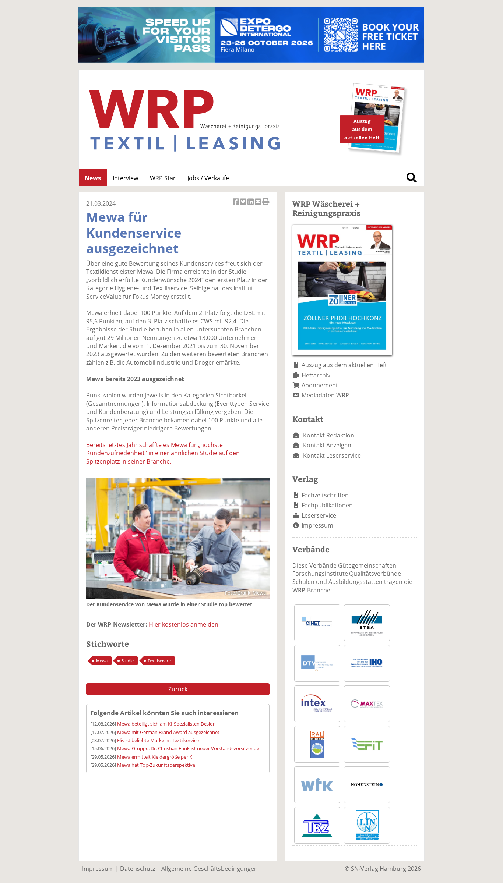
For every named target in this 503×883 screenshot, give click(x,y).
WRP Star (163, 178)
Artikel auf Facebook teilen (236, 205)
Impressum (317, 525)
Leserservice (319, 515)
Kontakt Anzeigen (327, 445)
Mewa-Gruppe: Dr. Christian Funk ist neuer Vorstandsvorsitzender (189, 748)
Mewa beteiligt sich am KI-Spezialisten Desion (166, 723)
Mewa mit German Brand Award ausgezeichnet (168, 732)
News (93, 178)
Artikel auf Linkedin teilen (251, 205)
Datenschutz (137, 869)
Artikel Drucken (266, 205)
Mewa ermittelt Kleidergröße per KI (155, 756)
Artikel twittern (243, 205)
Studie (128, 660)
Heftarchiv (316, 375)
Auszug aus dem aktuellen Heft (344, 365)
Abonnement (320, 385)
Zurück (177, 689)
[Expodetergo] (251, 60)
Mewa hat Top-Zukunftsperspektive (156, 765)
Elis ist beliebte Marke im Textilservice (158, 740)
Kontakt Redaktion (328, 435)
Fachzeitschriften (325, 495)
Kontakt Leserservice (332, 455)
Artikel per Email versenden (258, 205)
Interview (125, 178)
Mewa (102, 660)
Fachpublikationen (327, 505)
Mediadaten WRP (325, 395)
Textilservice (159, 660)
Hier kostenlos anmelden (183, 624)
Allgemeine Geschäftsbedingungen (209, 869)
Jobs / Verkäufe (208, 178)
